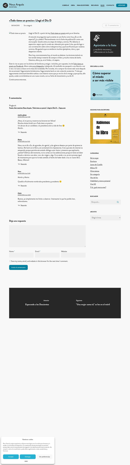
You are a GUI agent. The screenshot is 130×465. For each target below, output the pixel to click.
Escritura (93, 161)
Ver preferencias (44, 457)
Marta (20, 139)
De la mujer (94, 158)
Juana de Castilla (96, 164)
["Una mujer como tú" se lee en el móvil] (93, 303)
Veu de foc (94, 177)
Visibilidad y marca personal (100, 181)
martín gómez (22, 115)
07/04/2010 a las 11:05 (24, 141)
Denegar (28, 457)
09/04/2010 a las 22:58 (24, 195)
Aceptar (11, 457)
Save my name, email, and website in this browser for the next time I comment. (39, 261)
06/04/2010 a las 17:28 (24, 117)
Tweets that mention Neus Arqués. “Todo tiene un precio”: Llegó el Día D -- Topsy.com (37, 108)
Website (64, 251)
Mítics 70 (93, 168)
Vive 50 (93, 184)
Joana (20, 193)
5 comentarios (113, 25)
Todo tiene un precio (58, 33)
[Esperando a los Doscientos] (37, 303)
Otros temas (94, 171)
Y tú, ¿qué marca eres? (98, 187)
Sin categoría (28, 25)
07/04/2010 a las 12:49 (24, 173)
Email (37, 251)
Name (12, 251)
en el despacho (38, 66)
